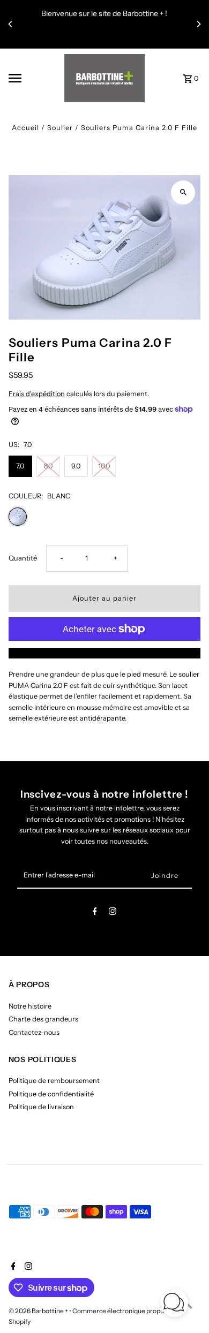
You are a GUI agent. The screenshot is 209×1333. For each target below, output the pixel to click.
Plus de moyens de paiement (105, 653)
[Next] (198, 24)
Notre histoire (30, 1006)
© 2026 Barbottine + (39, 1311)
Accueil (25, 128)
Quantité (23, 558)
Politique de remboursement (54, 1081)
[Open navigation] (33, 78)
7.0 (20, 466)
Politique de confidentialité (51, 1094)
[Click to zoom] (183, 192)
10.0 (104, 466)
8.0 (48, 466)
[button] (174, 1304)
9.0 (75, 466)
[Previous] (11, 24)
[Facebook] (95, 913)
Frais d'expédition (37, 394)
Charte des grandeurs (43, 1019)
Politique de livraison (41, 1107)
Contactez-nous (34, 1032)
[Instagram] (112, 913)
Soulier (60, 128)
